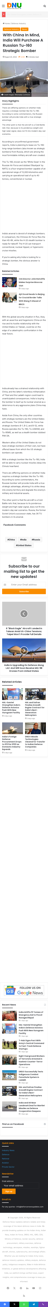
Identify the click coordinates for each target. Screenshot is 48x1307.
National (5, 1159)
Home (7, 23)
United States (24, 545)
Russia (36, 539)
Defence (5, 1154)
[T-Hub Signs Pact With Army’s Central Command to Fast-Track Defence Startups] (9, 1044)
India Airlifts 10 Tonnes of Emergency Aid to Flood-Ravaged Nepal (31, 1015)
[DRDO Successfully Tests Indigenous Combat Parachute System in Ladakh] (9, 1075)
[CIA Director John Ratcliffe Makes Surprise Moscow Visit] (9, 282)
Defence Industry (18, 23)
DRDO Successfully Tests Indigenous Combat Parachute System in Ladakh (31, 1075)
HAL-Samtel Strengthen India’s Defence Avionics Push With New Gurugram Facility (11, 707)
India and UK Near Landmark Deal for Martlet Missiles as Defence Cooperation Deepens (32, 1106)
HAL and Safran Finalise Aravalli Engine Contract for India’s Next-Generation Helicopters (34, 708)
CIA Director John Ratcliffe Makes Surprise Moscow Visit (32, 282)
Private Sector (8, 1167)
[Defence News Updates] (14, 6)
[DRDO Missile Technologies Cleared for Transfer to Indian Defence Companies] (35, 728)
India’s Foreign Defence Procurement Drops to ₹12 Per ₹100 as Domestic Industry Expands (11, 743)
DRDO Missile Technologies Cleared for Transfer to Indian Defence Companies (35, 741)
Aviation (5, 1163)
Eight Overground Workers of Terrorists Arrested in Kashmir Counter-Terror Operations (32, 1060)
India (23, 539)
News (24, 29)
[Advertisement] (24, 208)
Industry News (8, 1150)
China (12, 539)
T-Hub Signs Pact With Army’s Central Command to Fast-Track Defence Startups (31, 1044)
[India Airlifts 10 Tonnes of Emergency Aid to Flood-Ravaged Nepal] (9, 1016)
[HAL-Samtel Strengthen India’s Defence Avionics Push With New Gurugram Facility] (12, 694)
